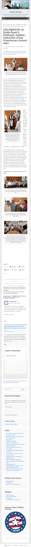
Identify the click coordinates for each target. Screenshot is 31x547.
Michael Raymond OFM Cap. (18, 146)
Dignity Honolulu (10, 481)
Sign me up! (9, 411)
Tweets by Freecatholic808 (11, 424)
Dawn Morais (15, 12)
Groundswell (9, 448)
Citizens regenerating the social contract (15, 444)
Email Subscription (13, 396)
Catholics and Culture (10, 24)
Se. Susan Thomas (14, 288)
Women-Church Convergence (13, 470)
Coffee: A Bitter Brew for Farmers (13, 447)
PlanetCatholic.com (10, 464)
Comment (21, 369)
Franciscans (5, 293)
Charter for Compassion (11, 442)
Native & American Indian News (13, 459)
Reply (5, 321)
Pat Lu (9, 288)
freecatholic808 (20, 46)
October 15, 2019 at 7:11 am (9, 331)
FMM (21, 287)
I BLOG (10, 293)
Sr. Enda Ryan (21, 288)
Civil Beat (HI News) (10, 445)
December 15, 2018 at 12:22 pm (14, 303)
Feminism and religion (11, 496)
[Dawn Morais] (15, 4)
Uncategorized (15, 293)
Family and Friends (20, 291)
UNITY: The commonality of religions (14, 468)
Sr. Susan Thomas (15, 72)
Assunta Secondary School (15, 166)
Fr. (10, 146)
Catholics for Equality (11, 441)
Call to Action (9, 439)
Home (4, 24)
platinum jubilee (16, 91)
